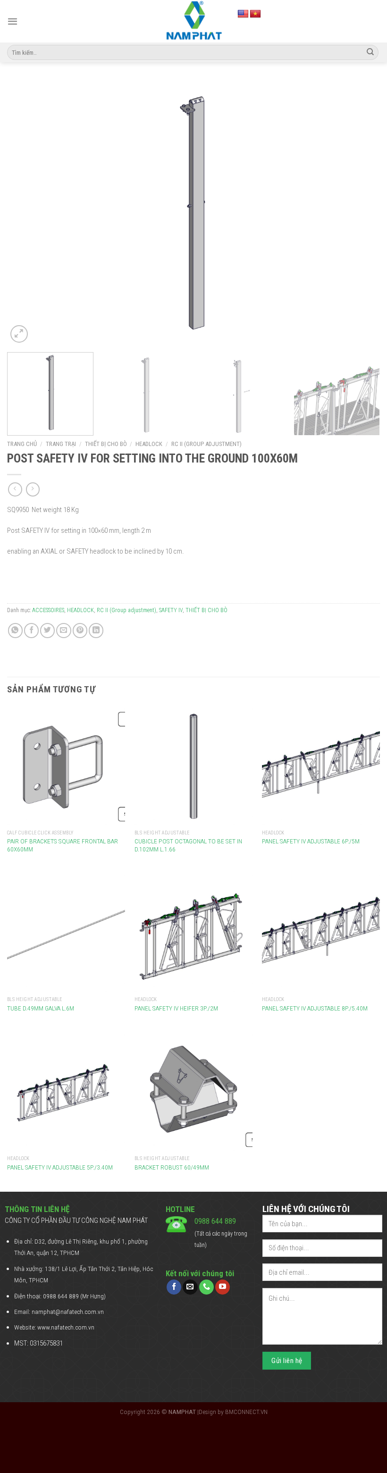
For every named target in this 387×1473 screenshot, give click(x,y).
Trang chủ (22, 443)
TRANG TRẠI (61, 443)
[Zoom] (19, 334)
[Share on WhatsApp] (15, 630)
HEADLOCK (148, 443)
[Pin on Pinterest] (80, 630)
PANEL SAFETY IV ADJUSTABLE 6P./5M (311, 841)
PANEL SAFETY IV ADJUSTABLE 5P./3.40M (60, 1167)
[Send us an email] (190, 1287)
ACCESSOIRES (48, 610)
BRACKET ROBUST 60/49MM (172, 1167)
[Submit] (370, 52)
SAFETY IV (171, 610)
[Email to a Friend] (63, 630)
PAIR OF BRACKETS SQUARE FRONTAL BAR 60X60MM (62, 845)
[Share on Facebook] (31, 630)
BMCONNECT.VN (246, 1411)
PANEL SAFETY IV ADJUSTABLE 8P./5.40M (315, 1008)
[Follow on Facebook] (174, 1287)
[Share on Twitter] (47, 630)
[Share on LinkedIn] (96, 630)
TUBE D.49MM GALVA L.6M (40, 1008)
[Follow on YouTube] (222, 1287)
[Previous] (26, 212)
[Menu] (12, 21)
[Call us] (206, 1287)
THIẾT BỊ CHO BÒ (106, 443)
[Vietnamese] (255, 14)
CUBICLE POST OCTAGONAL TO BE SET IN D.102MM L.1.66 (188, 845)
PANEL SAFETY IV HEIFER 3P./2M (176, 1008)
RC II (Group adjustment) (206, 443)
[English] (243, 14)
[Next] (360, 212)
